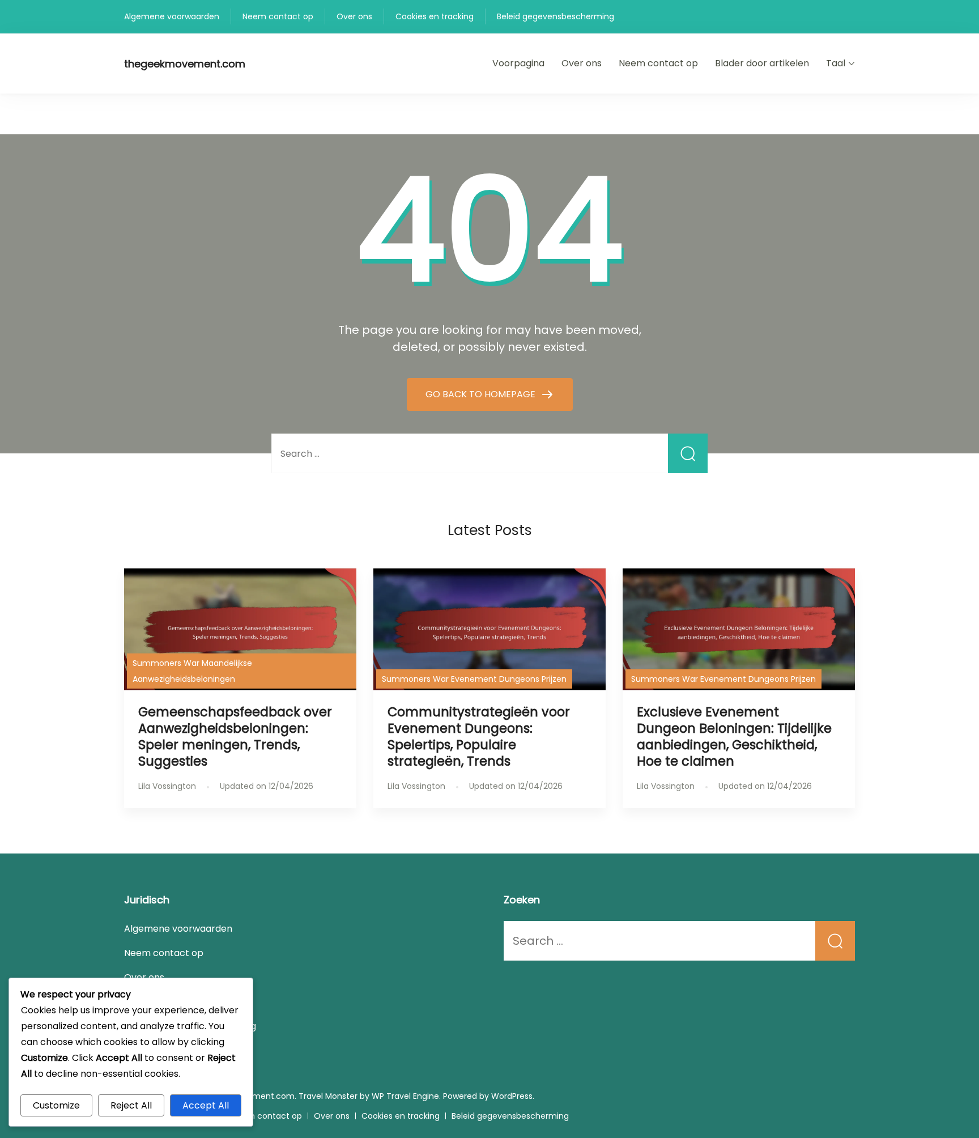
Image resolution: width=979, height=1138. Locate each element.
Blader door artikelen (762, 63)
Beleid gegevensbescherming (555, 16)
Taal (835, 63)
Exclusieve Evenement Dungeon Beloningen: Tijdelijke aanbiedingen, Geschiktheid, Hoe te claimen (734, 736)
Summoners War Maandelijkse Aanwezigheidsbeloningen (192, 671)
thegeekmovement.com (184, 64)
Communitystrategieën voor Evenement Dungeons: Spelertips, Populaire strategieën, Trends (479, 736)
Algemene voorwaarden (171, 16)
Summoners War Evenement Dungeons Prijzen (474, 679)
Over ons (354, 16)
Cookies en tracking (434, 16)
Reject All (131, 1105)
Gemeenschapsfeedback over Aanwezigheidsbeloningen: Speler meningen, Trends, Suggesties (235, 736)
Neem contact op (277, 16)
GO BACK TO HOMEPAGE (481, 394)
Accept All (205, 1105)
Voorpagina (518, 63)
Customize (56, 1105)
